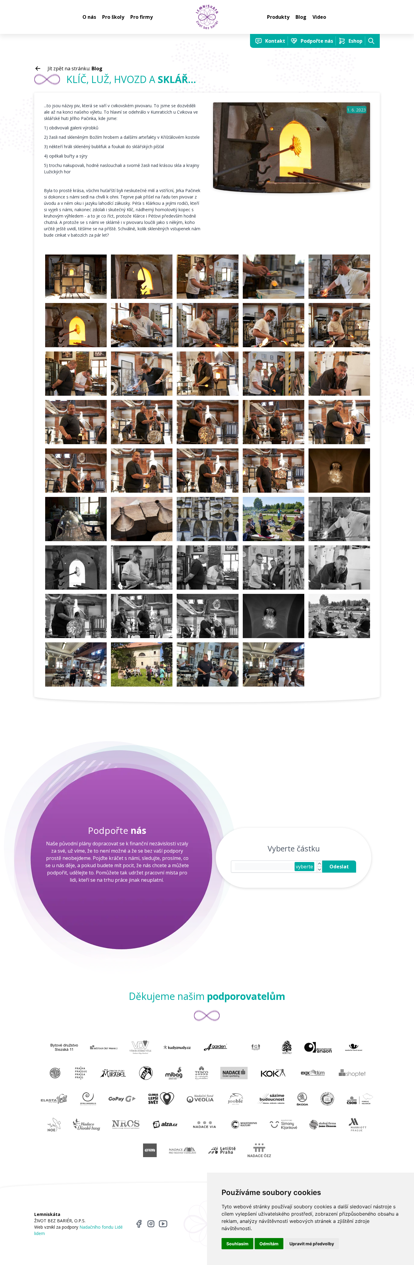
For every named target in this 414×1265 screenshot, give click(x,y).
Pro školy (113, 17)
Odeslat (339, 866)
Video (319, 17)
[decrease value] (319, 869)
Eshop (355, 41)
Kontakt (275, 41)
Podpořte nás (317, 41)
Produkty (278, 17)
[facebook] (138, 1223)
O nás (89, 17)
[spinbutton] (265, 866)
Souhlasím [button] (237, 1243)
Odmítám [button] (269, 1243)
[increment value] (319, 864)
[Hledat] (371, 41)
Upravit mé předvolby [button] (311, 1243)
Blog (300, 17)
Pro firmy (141, 17)
